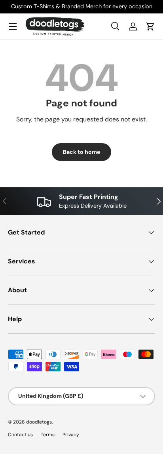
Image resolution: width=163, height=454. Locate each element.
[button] (150, 26)
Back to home (81, 151)
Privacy (71, 434)
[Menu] (12, 26)
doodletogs (39, 422)
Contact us (20, 434)
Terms (48, 434)
